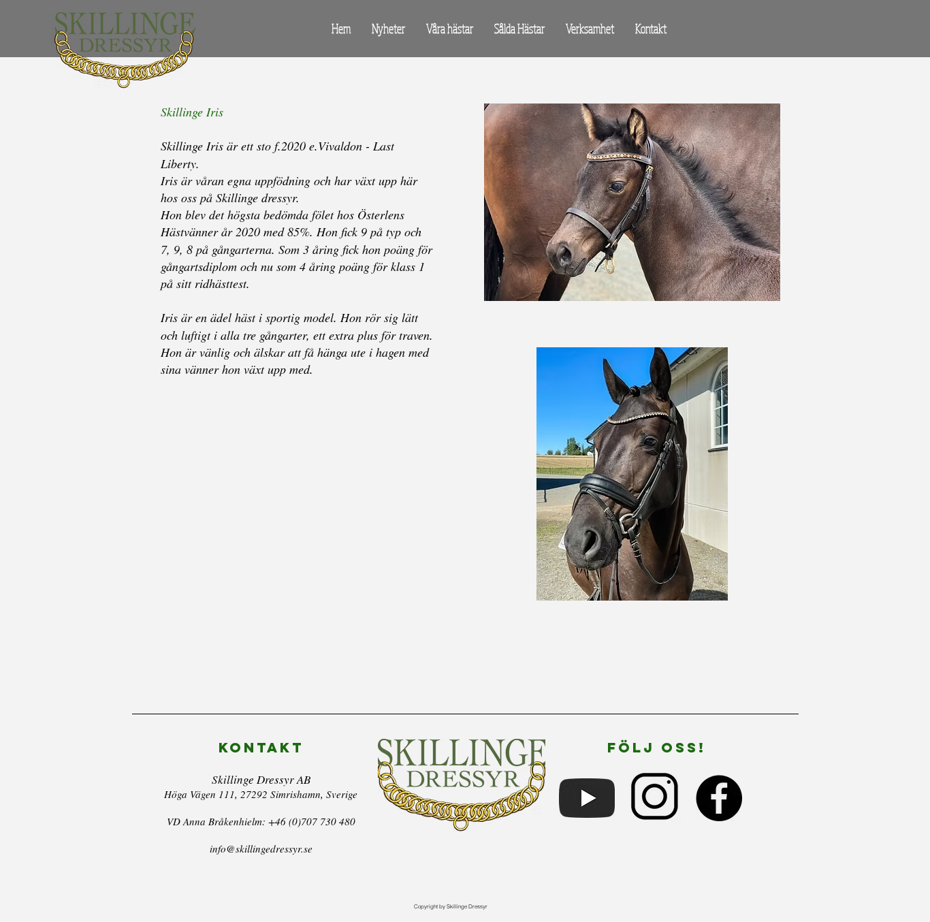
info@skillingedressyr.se (261, 848)
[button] (449, 29)
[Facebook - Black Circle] (719, 798)
